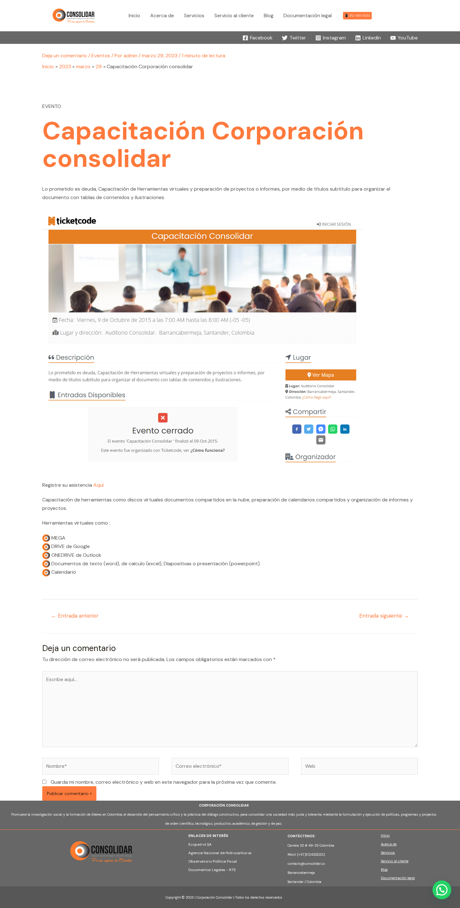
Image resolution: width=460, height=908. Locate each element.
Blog (384, 869)
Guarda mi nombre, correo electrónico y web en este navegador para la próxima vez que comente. (164, 782)
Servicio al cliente (394, 861)
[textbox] (319, 858)
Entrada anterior (75, 615)
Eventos (100, 55)
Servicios (388, 852)
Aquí (98, 485)
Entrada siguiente (384, 615)
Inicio (385, 835)
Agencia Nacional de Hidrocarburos (220, 852)
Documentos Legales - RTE (212, 869)
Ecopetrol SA (200, 844)
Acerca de (388, 844)
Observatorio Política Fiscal (212, 861)
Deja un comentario (64, 55)
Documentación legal (398, 878)
